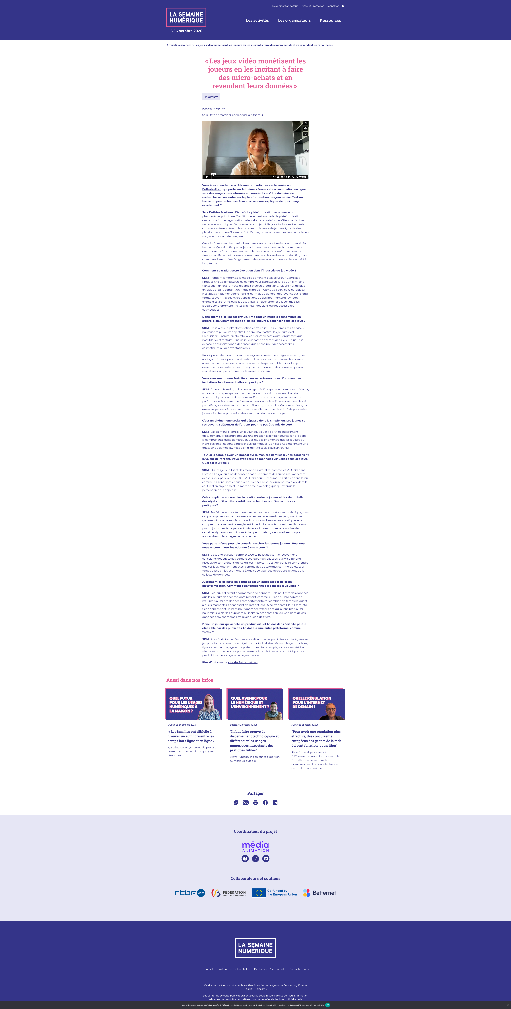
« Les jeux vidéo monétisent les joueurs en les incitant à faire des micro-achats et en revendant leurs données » (263, 45)
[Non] (507, 1005)
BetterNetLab (211, 189)
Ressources (184, 45)
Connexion (332, 6)
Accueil (171, 45)
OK (327, 1005)
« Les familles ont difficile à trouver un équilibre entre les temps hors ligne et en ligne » (191, 736)
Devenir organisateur (285, 6)
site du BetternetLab (242, 662)
